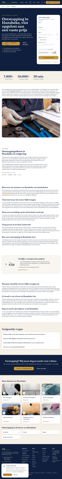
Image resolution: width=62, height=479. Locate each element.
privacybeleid (50, 49)
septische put (5, 195)
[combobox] (48, 34)
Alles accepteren (7, 474)
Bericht (42, 42)
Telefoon (41, 27)
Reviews (44, 452)
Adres (40, 32)
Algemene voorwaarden (40, 472)
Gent (33, 453)
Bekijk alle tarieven (22, 269)
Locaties (22, 2)
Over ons (30, 2)
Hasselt (33, 461)
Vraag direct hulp (49, 57)
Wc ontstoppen (25, 450)
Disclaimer (55, 472)
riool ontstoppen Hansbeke (8, 193)
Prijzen (26, 2)
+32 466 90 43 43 (7, 461)
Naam (40, 22)
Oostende (34, 466)
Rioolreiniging (25, 459)
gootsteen (4, 191)
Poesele (19, 174)
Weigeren (16, 474)
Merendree (4, 174)
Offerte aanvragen (25, 43)
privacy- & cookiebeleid (18, 471)
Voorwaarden (48, 472)
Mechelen (34, 462)
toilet (18, 191)
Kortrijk (33, 464)
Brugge (33, 455)
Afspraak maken (45, 458)
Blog (34, 2)
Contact (38, 2)
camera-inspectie (31, 193)
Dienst (42, 37)
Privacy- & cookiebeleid (29, 472)
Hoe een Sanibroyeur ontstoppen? (54, 457)
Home (3, 6)
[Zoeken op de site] (42, 2)
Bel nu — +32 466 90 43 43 (53, 2)
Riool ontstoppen (25, 457)
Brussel (33, 457)
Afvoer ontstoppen (26, 455)
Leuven (33, 459)
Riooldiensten (14, 2)
